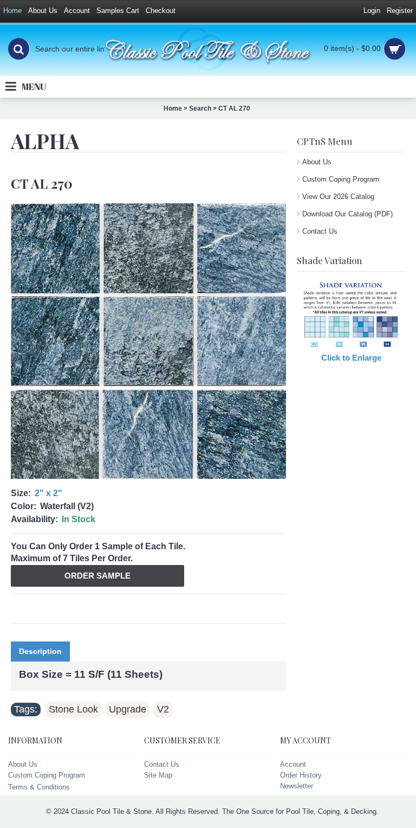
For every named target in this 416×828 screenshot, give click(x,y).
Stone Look (73, 709)
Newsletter (296, 786)
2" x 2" (48, 493)
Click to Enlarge (351, 357)
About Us (317, 162)
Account (293, 764)
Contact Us (319, 231)
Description (40, 651)
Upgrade (127, 709)
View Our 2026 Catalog (338, 196)
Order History (301, 775)
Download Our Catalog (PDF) (347, 214)
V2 (163, 709)
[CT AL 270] (148, 341)
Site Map (158, 775)
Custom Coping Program (340, 179)
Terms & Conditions (39, 787)
